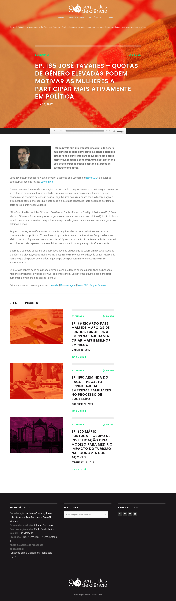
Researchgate (68, 285)
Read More (78, 357)
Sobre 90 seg (76, 17)
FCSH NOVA (41, 536)
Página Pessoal (98, 285)
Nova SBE (91, 177)
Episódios (95, 17)
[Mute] (114, 131)
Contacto (112, 17)
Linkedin (54, 285)
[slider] (85, 131)
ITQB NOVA (28, 536)
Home (61, 17)
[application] (88, 131)
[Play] (54, 131)
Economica (47, 181)
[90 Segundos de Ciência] (88, 8)
